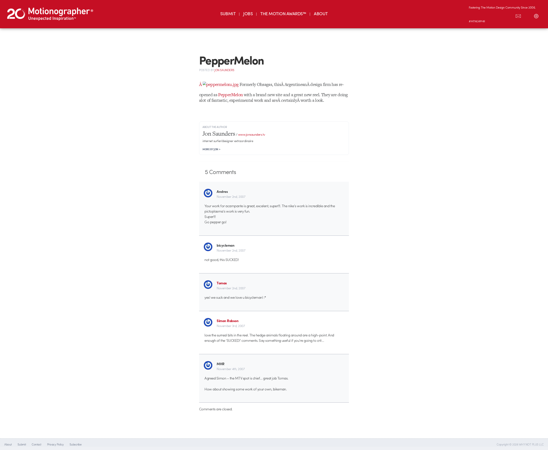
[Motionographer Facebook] (500, 15)
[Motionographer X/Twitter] (509, 15)
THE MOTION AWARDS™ (283, 13)
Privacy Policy (55, 444)
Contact (36, 444)
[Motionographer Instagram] (473, 15)
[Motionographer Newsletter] (518, 15)
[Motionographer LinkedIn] (482, 15)
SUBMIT (227, 13)
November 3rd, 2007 (231, 325)
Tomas (222, 282)
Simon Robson (227, 320)
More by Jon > (211, 149)
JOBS (248, 13)
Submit (22, 444)
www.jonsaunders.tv (251, 134)
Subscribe (75, 444)
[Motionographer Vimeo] (491, 15)
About (8, 444)
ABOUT (321, 13)
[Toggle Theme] (536, 15)
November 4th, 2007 (231, 368)
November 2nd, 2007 (231, 196)
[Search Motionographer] (527, 15)
